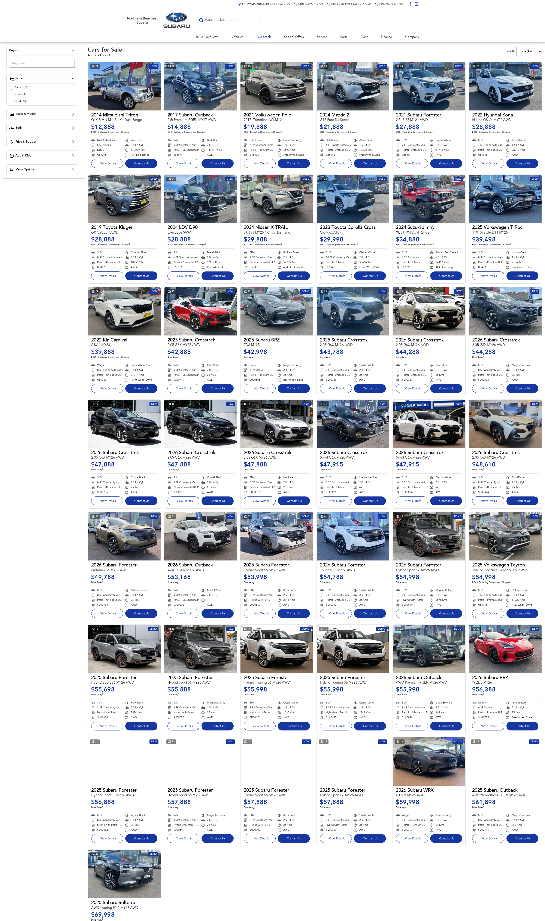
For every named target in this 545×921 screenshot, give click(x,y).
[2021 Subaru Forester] (429, 86)
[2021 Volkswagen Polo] (276, 86)
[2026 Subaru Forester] (124, 536)
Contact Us (141, 163)
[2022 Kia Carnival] (124, 311)
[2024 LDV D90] (200, 199)
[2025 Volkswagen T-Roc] (505, 199)
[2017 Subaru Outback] (200, 86)
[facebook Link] (410, 4)
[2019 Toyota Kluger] (124, 199)
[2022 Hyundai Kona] (505, 86)
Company (412, 37)
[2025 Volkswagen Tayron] (505, 536)
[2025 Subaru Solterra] (124, 874)
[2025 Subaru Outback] (505, 761)
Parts (343, 37)
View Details (108, 163)
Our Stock (264, 37)
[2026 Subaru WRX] (429, 761)
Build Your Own (207, 37)
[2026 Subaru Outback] (200, 536)
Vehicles (237, 37)
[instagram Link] (416, 4)
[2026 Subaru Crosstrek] (429, 311)
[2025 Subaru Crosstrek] (200, 311)
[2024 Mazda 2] (353, 86)
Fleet (364, 37)
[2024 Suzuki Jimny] (429, 199)
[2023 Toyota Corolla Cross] (353, 199)
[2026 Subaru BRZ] (505, 649)
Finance (386, 37)
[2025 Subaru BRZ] (276, 311)
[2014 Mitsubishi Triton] (124, 86)
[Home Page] (158, 20)
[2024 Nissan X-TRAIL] (276, 199)
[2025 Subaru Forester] (276, 536)
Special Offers (294, 37)
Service (322, 37)
